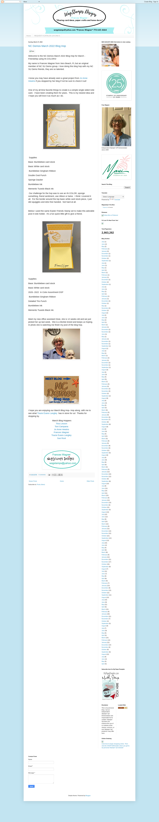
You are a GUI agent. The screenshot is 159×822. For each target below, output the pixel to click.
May (103, 246)
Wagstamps (105, 207)
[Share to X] (57, 475)
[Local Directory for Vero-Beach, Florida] (122, 708)
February (104, 249)
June (103, 244)
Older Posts (90, 481)
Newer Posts (33, 481)
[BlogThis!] (55, 475)
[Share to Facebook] (59, 475)
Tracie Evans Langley (47, 413)
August (104, 313)
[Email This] (53, 475)
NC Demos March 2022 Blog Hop (47, 46)
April (103, 270)
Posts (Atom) (41, 484)
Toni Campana (61, 426)
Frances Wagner (61, 432)
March (104, 272)
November (105, 256)
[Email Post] (49, 474)
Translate (117, 199)
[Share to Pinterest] (62, 475)
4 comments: (42, 474)
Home (28, 36)
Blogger (88, 795)
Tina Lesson (61, 423)
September (105, 261)
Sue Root (61, 438)
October (104, 258)
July (103, 242)
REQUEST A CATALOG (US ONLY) (47, 36)
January (104, 251)
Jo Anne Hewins (61, 429)
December (105, 253)
